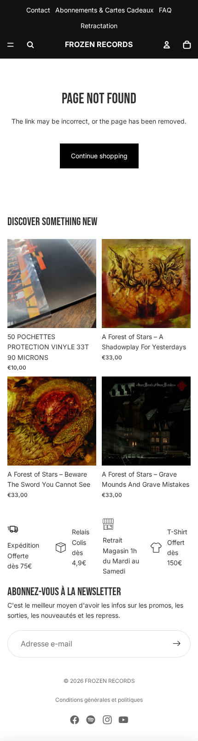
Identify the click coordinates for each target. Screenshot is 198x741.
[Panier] (187, 45)
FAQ (165, 10)
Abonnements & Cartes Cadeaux (104, 10)
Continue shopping (99, 156)
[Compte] (167, 45)
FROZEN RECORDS (110, 680)
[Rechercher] (30, 45)
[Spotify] (90, 719)
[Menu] (10, 44)
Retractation (99, 26)
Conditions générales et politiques (99, 699)
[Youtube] (123, 719)
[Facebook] (74, 719)
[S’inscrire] (176, 644)
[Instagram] (107, 719)
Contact (38, 10)
